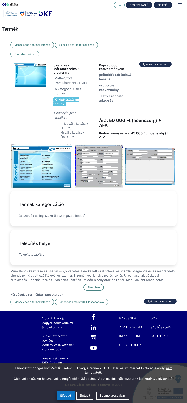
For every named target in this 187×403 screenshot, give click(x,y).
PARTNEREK (159, 336)
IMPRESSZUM (129, 336)
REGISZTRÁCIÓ (139, 5)
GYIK (154, 318)
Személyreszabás (113, 395)
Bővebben (93, 287)
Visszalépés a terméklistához (32, 44)
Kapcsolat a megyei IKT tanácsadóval (81, 301)
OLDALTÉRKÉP (130, 345)
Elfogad (65, 395)
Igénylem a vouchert (155, 64)
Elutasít (84, 395)
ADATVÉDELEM (130, 327)
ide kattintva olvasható (155, 379)
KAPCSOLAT (128, 318)
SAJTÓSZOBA (160, 327)
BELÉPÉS (163, 5)
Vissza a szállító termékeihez (76, 44)
